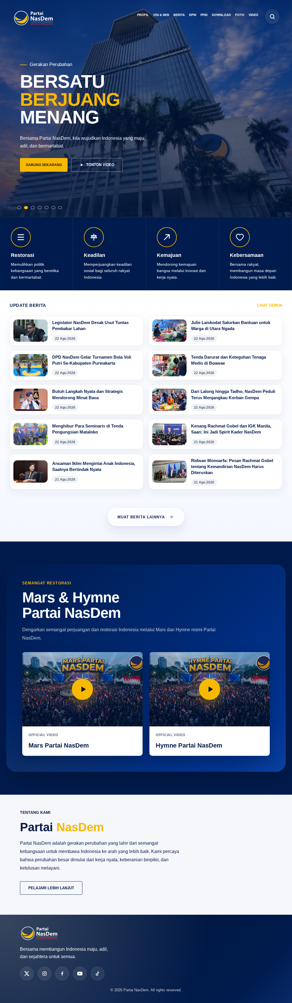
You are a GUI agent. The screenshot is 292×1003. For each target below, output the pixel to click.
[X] (27, 973)
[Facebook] (62, 973)
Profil (143, 15)
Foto (239, 15)
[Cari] (272, 16)
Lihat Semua (269, 305)
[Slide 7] (60, 205)
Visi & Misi (161, 15)
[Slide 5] (46, 205)
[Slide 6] (53, 205)
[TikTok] (97, 973)
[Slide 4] (40, 205)
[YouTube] (80, 973)
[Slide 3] (33, 205)
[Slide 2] (26, 205)
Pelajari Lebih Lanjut (51, 888)
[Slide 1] (19, 205)
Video (253, 15)
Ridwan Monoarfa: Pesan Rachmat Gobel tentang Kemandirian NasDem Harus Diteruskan (232, 466)
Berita (179, 15)
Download (221, 15)
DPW (192, 15)
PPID (204, 15)
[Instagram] (44, 973)
